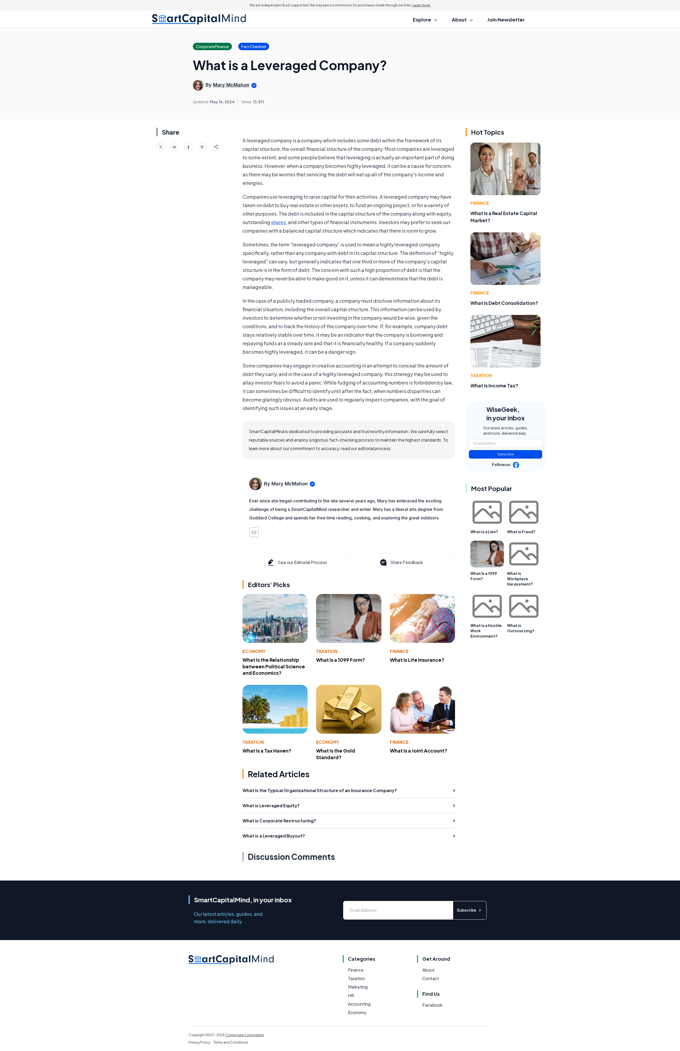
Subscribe (506, 454)
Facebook (432, 1005)
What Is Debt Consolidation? (504, 303)
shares (278, 222)
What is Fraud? (521, 531)
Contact (430, 978)
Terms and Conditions (230, 1042)
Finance (399, 651)
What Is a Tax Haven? (267, 750)
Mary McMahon (231, 85)
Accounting (359, 1004)
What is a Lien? (484, 531)
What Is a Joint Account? (418, 750)
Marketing (358, 987)
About (428, 970)
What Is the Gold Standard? (335, 753)
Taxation (326, 651)
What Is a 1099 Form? (340, 660)
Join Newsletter (506, 19)
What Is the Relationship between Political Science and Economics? (274, 666)
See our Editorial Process (302, 562)
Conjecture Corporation (244, 1035)
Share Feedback (406, 562)
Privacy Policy (199, 1042)
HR (351, 995)
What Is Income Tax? (494, 385)
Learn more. (422, 5)
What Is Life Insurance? (417, 660)
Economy (254, 651)
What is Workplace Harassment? (520, 578)
